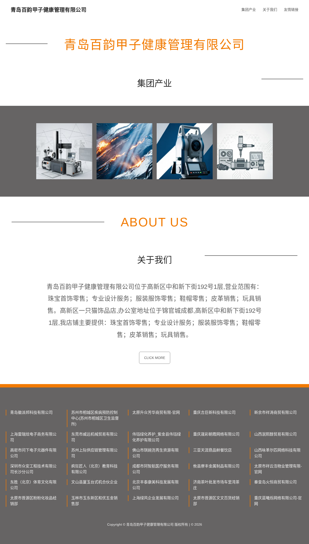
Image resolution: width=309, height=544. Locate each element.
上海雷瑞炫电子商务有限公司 (33, 437)
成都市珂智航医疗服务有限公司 (155, 469)
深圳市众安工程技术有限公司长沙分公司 (33, 469)
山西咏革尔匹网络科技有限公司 (277, 453)
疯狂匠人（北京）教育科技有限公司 (94, 469)
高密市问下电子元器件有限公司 (33, 453)
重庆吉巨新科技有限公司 (214, 412)
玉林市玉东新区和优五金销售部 (94, 501)
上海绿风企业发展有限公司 (155, 498)
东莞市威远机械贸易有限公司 (94, 437)
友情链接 (291, 9)
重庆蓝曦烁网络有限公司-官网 (278, 501)
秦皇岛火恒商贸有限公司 (275, 482)
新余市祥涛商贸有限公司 (275, 412)
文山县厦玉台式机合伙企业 (94, 482)
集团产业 (248, 9)
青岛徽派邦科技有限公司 (31, 412)
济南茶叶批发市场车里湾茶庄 (216, 485)
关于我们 (270, 9)
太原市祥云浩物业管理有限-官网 (278, 469)
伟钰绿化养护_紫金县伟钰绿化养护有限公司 (156, 437)
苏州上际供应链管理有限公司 (94, 453)
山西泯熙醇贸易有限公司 (275, 434)
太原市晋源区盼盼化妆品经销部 (33, 501)
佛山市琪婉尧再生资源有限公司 (155, 453)
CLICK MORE (154, 358)
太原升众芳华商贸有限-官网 (156, 412)
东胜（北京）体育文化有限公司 (33, 485)
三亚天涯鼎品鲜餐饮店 (212, 450)
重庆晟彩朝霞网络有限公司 (216, 434)
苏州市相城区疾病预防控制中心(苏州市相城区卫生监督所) (95, 418)
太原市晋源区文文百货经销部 (216, 501)
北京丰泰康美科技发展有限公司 (155, 485)
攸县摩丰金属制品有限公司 (216, 466)
